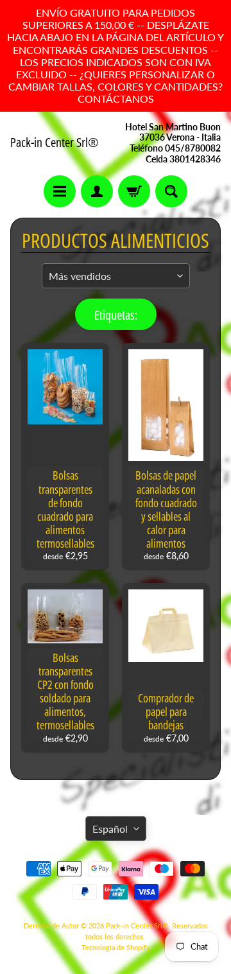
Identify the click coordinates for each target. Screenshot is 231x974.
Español (110, 828)
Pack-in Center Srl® (54, 142)
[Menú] (60, 191)
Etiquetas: (115, 315)
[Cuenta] (97, 191)
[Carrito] (134, 191)
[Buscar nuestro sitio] (171, 191)
